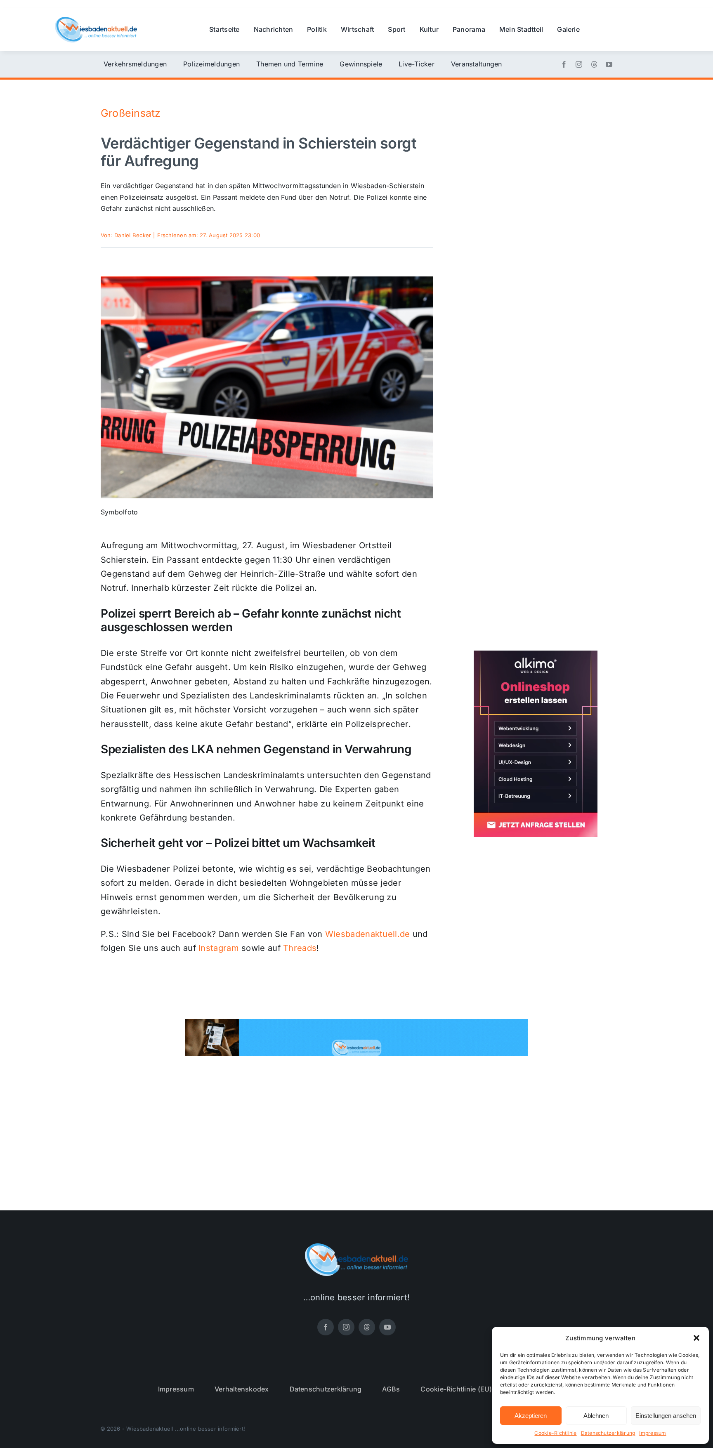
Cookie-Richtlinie (555, 1433)
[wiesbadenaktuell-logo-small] (96, 20)
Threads (299, 948)
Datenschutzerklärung (608, 1433)
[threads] (594, 64)
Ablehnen (596, 1415)
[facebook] (564, 64)
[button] (696, 1338)
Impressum (652, 1433)
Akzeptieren (531, 1415)
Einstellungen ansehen (665, 1415)
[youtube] (609, 64)
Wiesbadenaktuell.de (367, 934)
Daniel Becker (132, 235)
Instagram (218, 948)
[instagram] (579, 64)
